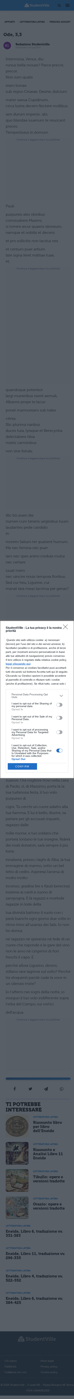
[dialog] (37, 699)
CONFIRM (22, 766)
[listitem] (37, 695)
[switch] (59, 705)
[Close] (66, 628)
